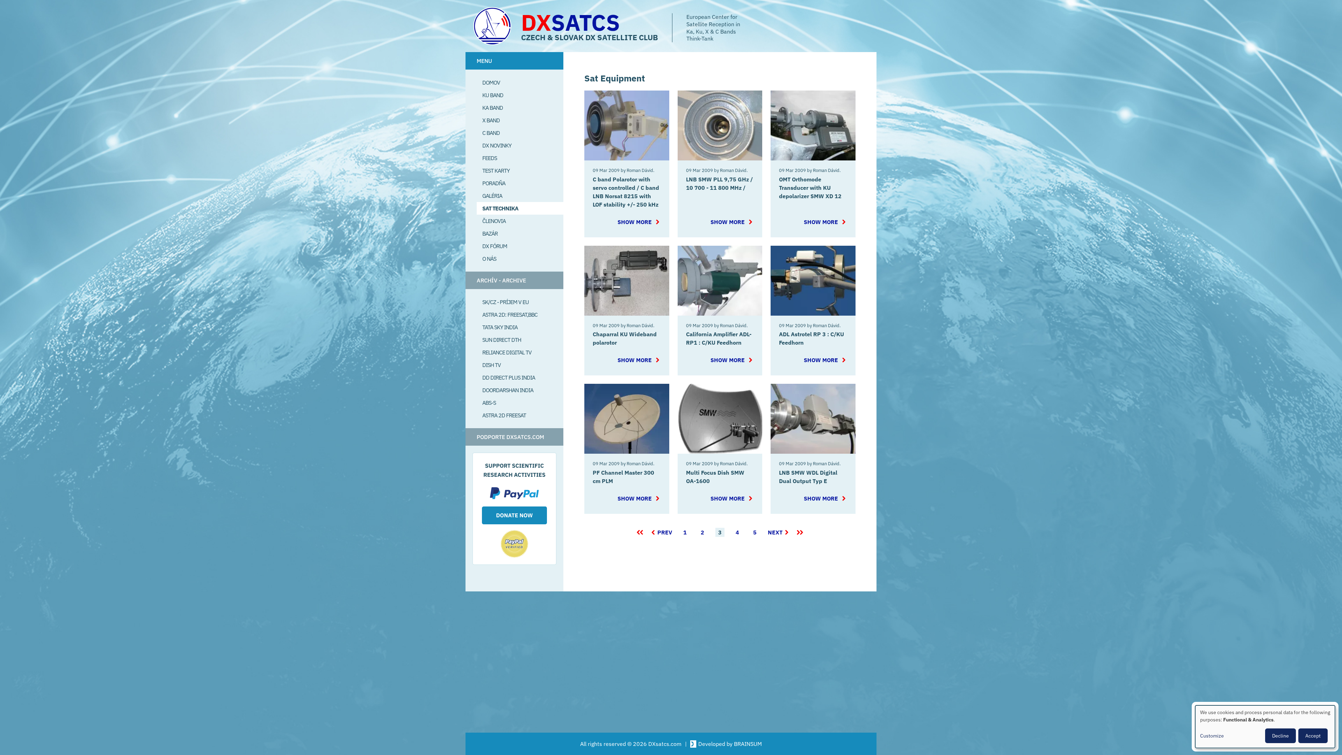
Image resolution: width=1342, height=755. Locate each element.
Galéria (492, 195)
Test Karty (496, 170)
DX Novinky (496, 145)
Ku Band (492, 95)
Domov (491, 82)
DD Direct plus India (508, 377)
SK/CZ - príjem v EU (505, 302)
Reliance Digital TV (507, 352)
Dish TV (491, 364)
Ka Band (492, 107)
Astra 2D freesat (504, 415)
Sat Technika (500, 208)
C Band (491, 132)
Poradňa (493, 183)
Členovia (494, 220)
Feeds (489, 157)
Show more (635, 222)
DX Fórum (494, 246)
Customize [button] (1212, 736)
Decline (1280, 736)
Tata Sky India (500, 327)
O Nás (489, 258)
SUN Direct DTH (501, 339)
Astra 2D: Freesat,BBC (509, 314)
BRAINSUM (748, 743)
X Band (491, 120)
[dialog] (1265, 726)
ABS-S (489, 402)
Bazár (490, 233)
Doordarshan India (507, 390)
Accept (1313, 736)
